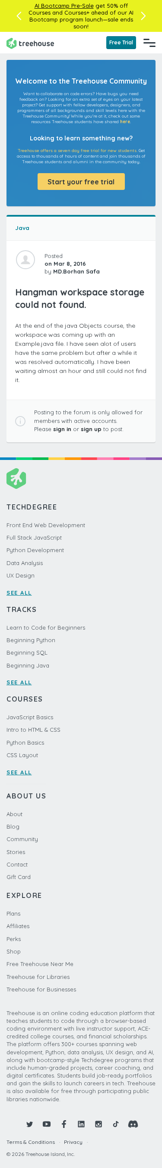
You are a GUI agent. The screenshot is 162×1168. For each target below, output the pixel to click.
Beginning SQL (27, 652)
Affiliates (17, 926)
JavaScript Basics (29, 717)
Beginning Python (30, 640)
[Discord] (133, 1124)
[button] (19, 15)
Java (22, 227)
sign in (62, 429)
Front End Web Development (45, 525)
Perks (13, 938)
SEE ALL (19, 592)
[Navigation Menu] (149, 42)
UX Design (20, 575)
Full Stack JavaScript (34, 537)
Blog (12, 826)
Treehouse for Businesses (41, 989)
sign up (91, 429)
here (125, 121)
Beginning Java (27, 665)
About (14, 814)
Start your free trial (81, 181)
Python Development (35, 550)
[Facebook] (64, 1124)
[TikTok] (116, 1124)
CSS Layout (22, 755)
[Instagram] (98, 1124)
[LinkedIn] (81, 1124)
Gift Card (18, 876)
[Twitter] (29, 1124)
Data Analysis (24, 562)
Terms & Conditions (30, 1142)
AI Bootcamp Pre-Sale (64, 5)
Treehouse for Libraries (38, 976)
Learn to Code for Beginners (45, 627)
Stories (15, 851)
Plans (13, 913)
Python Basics (25, 742)
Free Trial (121, 42)
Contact (17, 864)
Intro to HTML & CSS (33, 729)
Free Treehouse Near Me (39, 963)
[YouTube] (47, 1124)
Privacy (73, 1142)
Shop (13, 951)
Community (22, 839)
